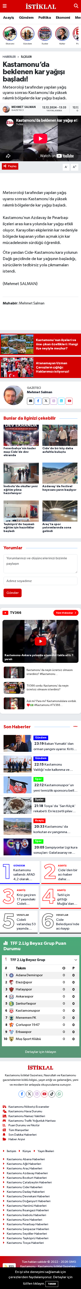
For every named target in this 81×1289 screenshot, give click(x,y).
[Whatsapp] (59, 1094)
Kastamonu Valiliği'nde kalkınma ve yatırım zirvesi (51, 768)
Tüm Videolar (64, 613)
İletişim (11, 1151)
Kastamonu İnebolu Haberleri (26, 1215)
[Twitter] (46, 401)
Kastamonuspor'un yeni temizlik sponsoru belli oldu (54, 788)
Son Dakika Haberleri (23, 1134)
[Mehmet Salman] (13, 395)
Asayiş (8, 18)
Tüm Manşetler (19, 1130)
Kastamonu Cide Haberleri (24, 1187)
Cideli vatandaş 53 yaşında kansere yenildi (26, 924)
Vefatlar (23, 915)
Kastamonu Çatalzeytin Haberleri (29, 1182)
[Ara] (76, 6)
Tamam (52, 1284)
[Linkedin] (61, 401)
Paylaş (12, 166)
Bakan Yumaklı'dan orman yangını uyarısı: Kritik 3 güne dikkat (54, 747)
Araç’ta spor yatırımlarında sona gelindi (56, 528)
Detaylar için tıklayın (40, 1052)
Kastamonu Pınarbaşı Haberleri (27, 1224)
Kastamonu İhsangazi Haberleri (28, 1210)
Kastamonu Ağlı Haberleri (24, 1163)
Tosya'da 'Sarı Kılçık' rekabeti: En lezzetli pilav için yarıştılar (54, 809)
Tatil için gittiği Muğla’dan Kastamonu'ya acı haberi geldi (68, 899)
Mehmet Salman (39, 392)
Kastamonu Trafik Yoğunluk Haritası (32, 1120)
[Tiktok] (51, 1094)
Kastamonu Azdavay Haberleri (27, 1173)
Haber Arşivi (17, 1139)
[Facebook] (38, 401)
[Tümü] (75, 727)
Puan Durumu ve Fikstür (24, 1125)
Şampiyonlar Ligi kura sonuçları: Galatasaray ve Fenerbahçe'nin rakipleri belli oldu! (55, 851)
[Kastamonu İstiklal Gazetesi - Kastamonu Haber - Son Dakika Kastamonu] (40, 6)
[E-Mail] (30, 401)
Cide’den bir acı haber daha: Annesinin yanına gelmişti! (67, 875)
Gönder (12, 593)
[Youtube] (69, 401)
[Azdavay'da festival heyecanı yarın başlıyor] (60, 473)
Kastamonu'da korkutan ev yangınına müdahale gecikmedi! (50, 830)
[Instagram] (53, 401)
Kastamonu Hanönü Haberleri (27, 1205)
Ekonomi (63, 18)
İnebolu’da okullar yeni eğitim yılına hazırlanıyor (21, 490)
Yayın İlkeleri (46, 1151)
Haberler (9, 56)
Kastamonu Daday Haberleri (26, 1191)
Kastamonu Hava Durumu (25, 1111)
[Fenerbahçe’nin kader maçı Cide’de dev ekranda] (21, 435)
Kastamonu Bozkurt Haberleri (27, 1177)
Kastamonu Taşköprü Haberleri (27, 1238)
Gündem (26, 18)
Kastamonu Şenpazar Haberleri (28, 1229)
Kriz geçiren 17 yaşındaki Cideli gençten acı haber (26, 899)
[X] (29, 1094)
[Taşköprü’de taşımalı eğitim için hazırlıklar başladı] (21, 511)
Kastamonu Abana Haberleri (26, 1159)
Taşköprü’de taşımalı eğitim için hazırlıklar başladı (19, 528)
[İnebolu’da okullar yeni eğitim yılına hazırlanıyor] (21, 473)
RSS (11, 1266)
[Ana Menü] (5, 6)
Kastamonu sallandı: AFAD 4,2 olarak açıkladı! (24, 875)
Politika (44, 18)
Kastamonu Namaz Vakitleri (27, 1116)
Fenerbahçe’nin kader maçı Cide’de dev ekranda (20, 452)
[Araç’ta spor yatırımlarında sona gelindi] (60, 511)
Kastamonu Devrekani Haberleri (28, 1196)
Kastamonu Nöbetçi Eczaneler (29, 1106)
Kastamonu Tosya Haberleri (25, 1242)
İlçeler (26, 56)
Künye (27, 1151)
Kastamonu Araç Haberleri (24, 1168)
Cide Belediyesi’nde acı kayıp (67, 924)
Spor (38, 779)
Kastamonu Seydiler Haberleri (27, 1233)
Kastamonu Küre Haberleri (24, 1219)
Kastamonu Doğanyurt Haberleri (28, 1201)
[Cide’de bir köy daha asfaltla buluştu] (60, 435)
